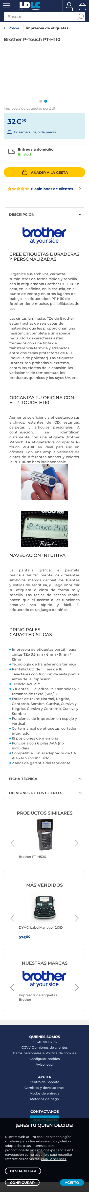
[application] (43, 66)
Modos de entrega (45, 1093)
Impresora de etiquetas (47, 28)
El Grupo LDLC (44, 1042)
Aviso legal (45, 1064)
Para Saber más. (54, 1159)
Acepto (72, 1182)
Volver (14, 28)
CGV (25, 1047)
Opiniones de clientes (50, 1047)
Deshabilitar (23, 1171)
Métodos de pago (44, 1099)
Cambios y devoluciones (44, 1088)
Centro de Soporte (44, 1082)
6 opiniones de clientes (51, 189)
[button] (43, 67)
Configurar (22, 1182)
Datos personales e (29, 1053)
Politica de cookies (60, 1053)
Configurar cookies (44, 1059)
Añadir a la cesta (49, 172)
